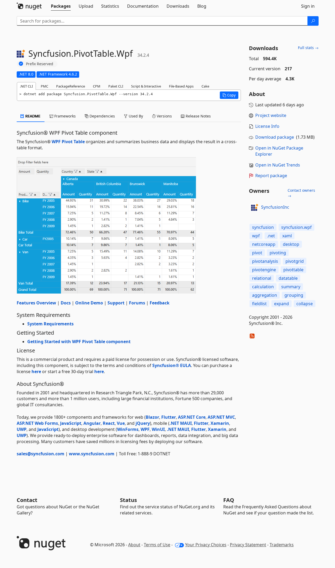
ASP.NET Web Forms (37, 423)
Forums (137, 303)
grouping (293, 295)
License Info (267, 126)
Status (128, 500)
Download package (274, 137)
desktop (291, 244)
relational (261, 278)
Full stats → (308, 47)
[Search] (313, 21)
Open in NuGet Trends (277, 165)
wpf (256, 236)
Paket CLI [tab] (115, 86)
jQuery (143, 423)
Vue (121, 423)
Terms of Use (157, 545)
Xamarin (220, 423)
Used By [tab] (135, 116)
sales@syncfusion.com (40, 454)
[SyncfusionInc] (254, 207)
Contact (27, 500)
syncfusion (263, 227)
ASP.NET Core (192, 417)
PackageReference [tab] (70, 86)
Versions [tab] (164, 116)
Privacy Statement (248, 545)
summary (290, 287)
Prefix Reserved (39, 63)
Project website (270, 115)
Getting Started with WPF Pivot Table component (79, 341)
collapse (304, 304)
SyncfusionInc (275, 207)
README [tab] (32, 116)
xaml (287, 236)
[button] (229, 95)
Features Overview (36, 303)
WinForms (128, 429)
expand (281, 304)
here (36, 371)
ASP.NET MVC (221, 417)
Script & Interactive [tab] (146, 86)
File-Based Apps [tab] (181, 86)
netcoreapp (263, 244)
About (134, 545)
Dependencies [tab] (101, 116)
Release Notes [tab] (198, 116)
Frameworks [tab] (64, 116)
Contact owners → (301, 193)
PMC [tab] (44, 86)
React (109, 423)
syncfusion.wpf (296, 227)
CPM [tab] (96, 86)
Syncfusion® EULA (171, 365)
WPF (145, 429)
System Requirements (50, 324)
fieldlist (259, 304)
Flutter (168, 417)
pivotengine (264, 270)
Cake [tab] (205, 86)
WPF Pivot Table (68, 142)
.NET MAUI (180, 423)
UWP (21, 429)
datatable (288, 278)
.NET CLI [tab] (26, 86)
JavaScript (70, 423)
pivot (257, 253)
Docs (66, 303)
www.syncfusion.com (91, 454)
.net (271, 236)
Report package (271, 175)
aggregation (264, 295)
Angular (92, 423)
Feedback (159, 303)
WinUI (158, 429)
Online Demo (89, 303)
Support (116, 303)
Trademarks (282, 545)
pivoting (278, 253)
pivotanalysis (265, 261)
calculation (263, 287)
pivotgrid (294, 261)
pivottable (293, 270)
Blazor (152, 417)
